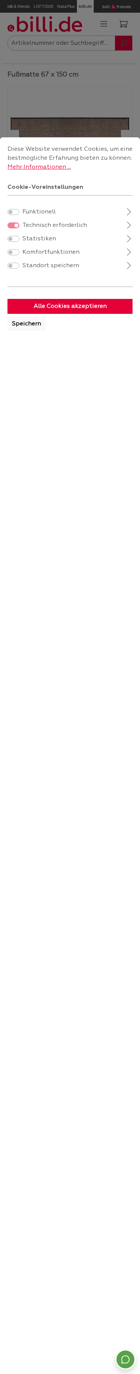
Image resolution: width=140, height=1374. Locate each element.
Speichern (26, 324)
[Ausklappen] (129, 211)
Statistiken (39, 239)
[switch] (13, 212)
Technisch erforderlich (54, 225)
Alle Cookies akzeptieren (70, 306)
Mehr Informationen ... (39, 167)
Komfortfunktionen (51, 252)
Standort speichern (50, 266)
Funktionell (39, 212)
